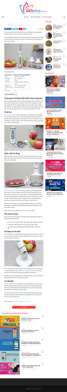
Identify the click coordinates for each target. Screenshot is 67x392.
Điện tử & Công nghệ (36, 17)
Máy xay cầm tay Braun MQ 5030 (22, 74)
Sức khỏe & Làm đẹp (47, 17)
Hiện (15, 94)
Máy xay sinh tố (16, 301)
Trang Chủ (26, 17)
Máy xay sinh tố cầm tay (10, 115)
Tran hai (11, 24)
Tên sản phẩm (8, 74)
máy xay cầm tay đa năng (28, 270)
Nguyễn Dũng (50, 157)
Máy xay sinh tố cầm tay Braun (12, 190)
